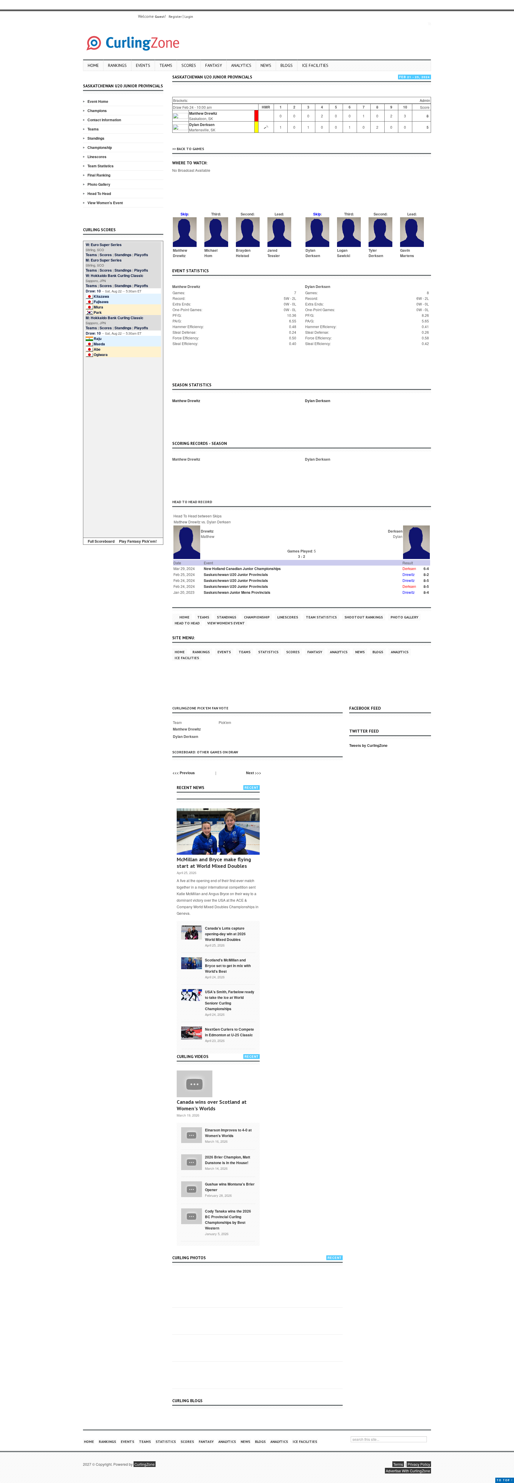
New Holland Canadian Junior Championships (242, 568)
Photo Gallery (98, 184)
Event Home (97, 101)
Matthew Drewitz (203, 113)
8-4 (426, 592)
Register (175, 16)
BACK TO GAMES (190, 149)
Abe (97, 349)
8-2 (426, 574)
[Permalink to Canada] (191, 932)
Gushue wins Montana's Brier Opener (230, 1186)
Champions (97, 110)
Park (98, 312)
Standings (95, 138)
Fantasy (213, 65)
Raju (97, 338)
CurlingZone (144, 1464)
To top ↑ (504, 1480)
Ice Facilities (315, 65)
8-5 (426, 580)
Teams (165, 65)
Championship (99, 147)
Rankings (117, 65)
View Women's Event (105, 202)
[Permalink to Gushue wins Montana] (191, 1189)
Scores (188, 65)
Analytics (241, 65)
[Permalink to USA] (191, 994)
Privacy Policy (419, 1464)
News (266, 65)
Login (188, 16)
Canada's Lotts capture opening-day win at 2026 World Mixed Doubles (225, 933)
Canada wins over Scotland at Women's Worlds (212, 1105)
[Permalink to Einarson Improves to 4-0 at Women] (191, 1134)
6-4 (426, 568)
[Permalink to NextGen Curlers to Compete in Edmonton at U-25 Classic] (191, 1032)
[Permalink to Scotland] (191, 962)
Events (143, 65)
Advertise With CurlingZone (408, 1470)
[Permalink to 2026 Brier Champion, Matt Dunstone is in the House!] (191, 1161)
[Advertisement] (123, 446)
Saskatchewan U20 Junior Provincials (236, 574)
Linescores (96, 156)
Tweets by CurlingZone (368, 745)
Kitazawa (101, 296)
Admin (425, 100)
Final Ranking (98, 175)
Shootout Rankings (363, 617)
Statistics (268, 652)
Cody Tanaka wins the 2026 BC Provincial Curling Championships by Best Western (228, 1219)
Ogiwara (101, 354)
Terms (398, 1464)
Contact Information (104, 119)
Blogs (286, 65)
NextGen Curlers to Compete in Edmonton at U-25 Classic (229, 1032)
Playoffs (141, 254)
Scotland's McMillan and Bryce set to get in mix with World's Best (228, 965)
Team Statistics (100, 166)
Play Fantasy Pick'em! (138, 541)
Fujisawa (101, 301)
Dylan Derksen (201, 124)
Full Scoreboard (101, 541)
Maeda (99, 344)
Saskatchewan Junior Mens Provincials (237, 592)
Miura (98, 307)
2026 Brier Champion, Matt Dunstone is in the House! (227, 1159)
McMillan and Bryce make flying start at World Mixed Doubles (214, 862)
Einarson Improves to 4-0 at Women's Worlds (228, 1132)
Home (93, 65)
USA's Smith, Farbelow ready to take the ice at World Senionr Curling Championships (229, 1000)
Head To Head (99, 193)
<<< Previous (184, 772)
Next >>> (253, 772)
